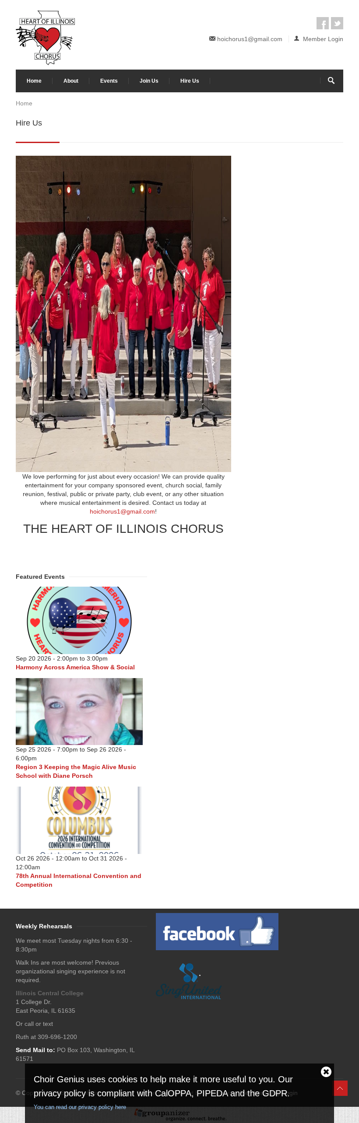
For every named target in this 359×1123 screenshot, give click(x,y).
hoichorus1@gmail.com (249, 38)
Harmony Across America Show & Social (75, 667)
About (70, 81)
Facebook (323, 23)
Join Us (149, 81)
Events (109, 81)
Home (34, 81)
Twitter (337, 23)
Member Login (322, 38)
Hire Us (189, 81)
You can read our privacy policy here (80, 1107)
